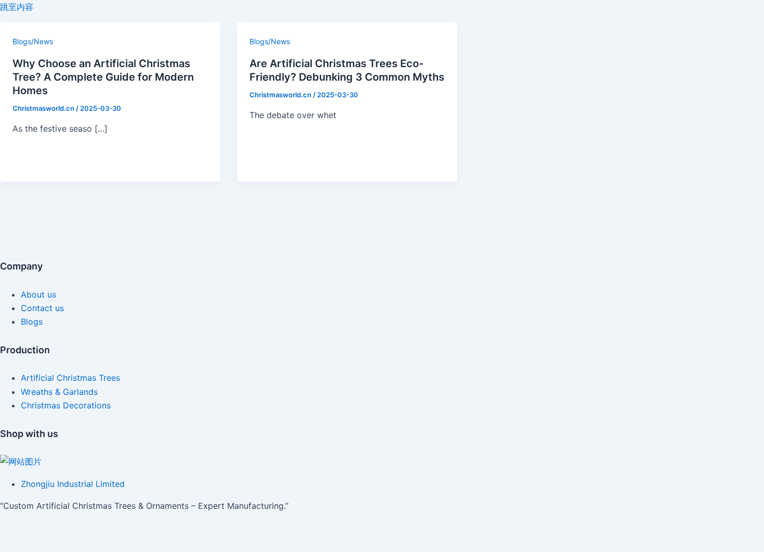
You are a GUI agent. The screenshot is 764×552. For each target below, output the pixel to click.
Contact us (42, 308)
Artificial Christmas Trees (70, 378)
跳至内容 (16, 7)
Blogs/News (32, 41)
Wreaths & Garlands (59, 392)
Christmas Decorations (66, 405)
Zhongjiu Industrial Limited (73, 484)
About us (38, 294)
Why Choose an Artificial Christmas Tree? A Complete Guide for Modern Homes (103, 77)
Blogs (32, 321)
